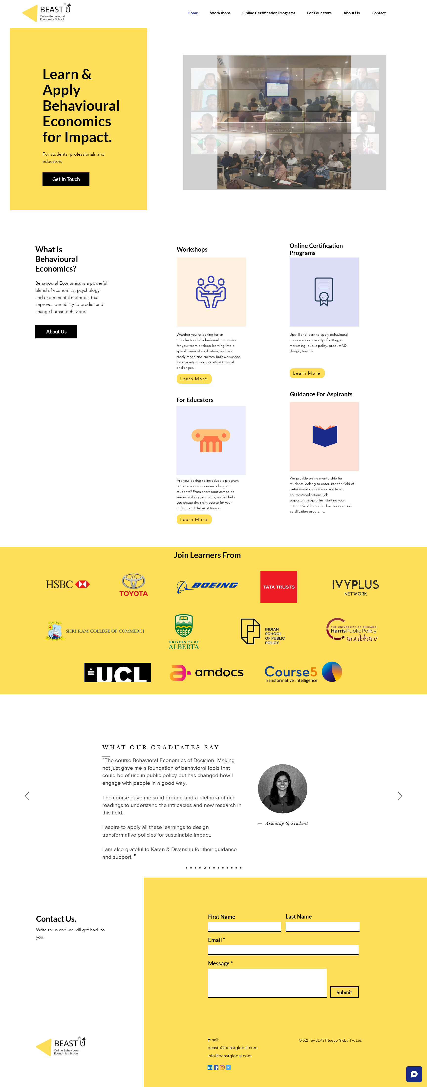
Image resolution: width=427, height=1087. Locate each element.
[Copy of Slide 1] (186, 867)
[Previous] (27, 796)
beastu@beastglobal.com (232, 1047)
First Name (221, 917)
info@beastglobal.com (230, 1055)
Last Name (299, 916)
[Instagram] (222, 1067)
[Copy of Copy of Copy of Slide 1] (227, 867)
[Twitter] (228, 1067)
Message (219, 963)
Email (215, 940)
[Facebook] (216, 1067)
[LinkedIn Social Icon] (210, 1067)
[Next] (400, 796)
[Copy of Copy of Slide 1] (191, 867)
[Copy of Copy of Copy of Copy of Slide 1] (240, 867)
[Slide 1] (209, 868)
